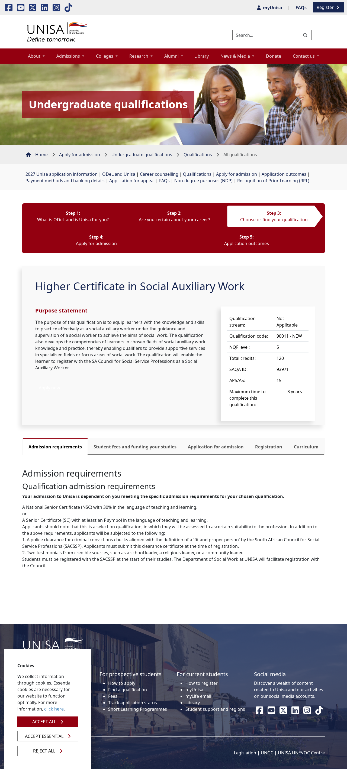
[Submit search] (306, 35)
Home (41, 155)
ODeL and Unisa (118, 174)
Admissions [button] (68, 56)
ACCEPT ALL (44, 722)
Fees (112, 696)
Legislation (245, 753)
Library (201, 56)
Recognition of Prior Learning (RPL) (273, 181)
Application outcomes (284, 174)
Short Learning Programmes (137, 709)
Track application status (132, 703)
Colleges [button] (105, 56)
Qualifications (198, 155)
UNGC (267, 753)
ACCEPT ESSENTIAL (44, 736)
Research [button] (139, 56)
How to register (201, 683)
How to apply (121, 683)
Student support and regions (215, 709)
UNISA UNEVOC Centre (301, 753)
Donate (273, 56)
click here (54, 709)
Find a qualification (127, 690)
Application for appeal (132, 181)
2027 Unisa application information (61, 174)
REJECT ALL (44, 751)
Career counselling (159, 174)
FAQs (164, 181)
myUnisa (194, 690)
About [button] (34, 56)
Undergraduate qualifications (141, 155)
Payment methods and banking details (65, 181)
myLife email (198, 696)
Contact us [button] (304, 56)
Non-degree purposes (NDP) (203, 181)
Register (326, 7)
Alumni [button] (172, 56)
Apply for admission (79, 155)
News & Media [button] (235, 56)
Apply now (49, 388)
